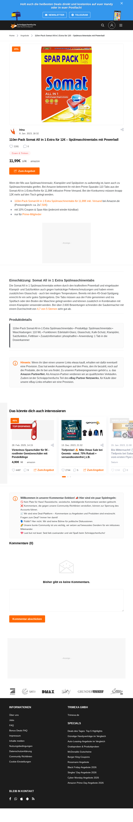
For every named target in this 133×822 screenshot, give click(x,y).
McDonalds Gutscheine (79, 751)
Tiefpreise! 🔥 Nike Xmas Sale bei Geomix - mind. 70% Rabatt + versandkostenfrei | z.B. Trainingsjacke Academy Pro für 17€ (82, 457)
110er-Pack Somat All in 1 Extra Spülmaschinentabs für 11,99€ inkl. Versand (58, 201)
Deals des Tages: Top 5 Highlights (85, 731)
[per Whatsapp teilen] (15, 798)
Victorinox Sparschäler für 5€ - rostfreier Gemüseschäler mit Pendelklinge (30, 453)
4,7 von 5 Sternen (47, 309)
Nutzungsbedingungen (20, 746)
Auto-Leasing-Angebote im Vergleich (86, 741)
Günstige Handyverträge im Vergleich (87, 736)
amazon (35, 161)
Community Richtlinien (20, 756)
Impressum (15, 735)
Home (12, 35)
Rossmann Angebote (78, 762)
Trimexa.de (73, 715)
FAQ (11, 725)
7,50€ (43, 205)
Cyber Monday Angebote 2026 (83, 777)
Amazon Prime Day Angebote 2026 (86, 783)
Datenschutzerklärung (20, 751)
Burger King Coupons (79, 757)
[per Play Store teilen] (27, 798)
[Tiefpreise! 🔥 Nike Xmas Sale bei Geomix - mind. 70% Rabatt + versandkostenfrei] (82, 430)
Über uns (14, 715)
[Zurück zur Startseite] (23, 25)
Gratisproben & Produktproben (83, 746)
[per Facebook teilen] (10, 798)
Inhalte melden (16, 741)
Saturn (114, 462)
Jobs (11, 720)
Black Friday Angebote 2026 (82, 767)
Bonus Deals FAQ (18, 730)
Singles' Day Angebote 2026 (82, 772)
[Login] (111, 25)
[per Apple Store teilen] (21, 798)
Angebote (24, 35)
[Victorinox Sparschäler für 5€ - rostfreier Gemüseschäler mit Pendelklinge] (33, 430)
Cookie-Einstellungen (20, 761)
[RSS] (33, 798)
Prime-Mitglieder (31, 214)
